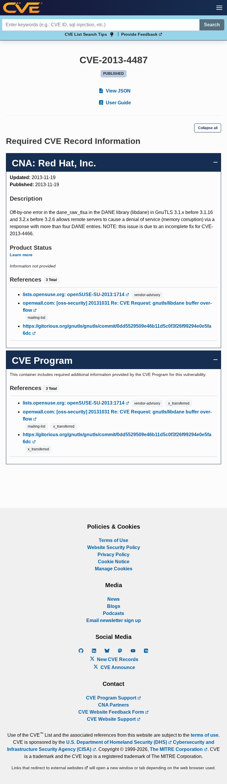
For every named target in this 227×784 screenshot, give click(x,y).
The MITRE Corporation (177, 749)
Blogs (113, 606)
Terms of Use (113, 540)
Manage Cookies (113, 568)
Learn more (21, 254)
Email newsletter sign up (113, 620)
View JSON (118, 90)
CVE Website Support (112, 719)
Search (212, 24)
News (113, 599)
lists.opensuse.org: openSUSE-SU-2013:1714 (74, 294)
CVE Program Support (111, 697)
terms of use (204, 735)
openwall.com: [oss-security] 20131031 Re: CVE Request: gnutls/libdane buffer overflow (117, 307)
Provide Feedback (140, 34)
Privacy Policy (113, 554)
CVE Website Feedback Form (111, 712)
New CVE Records (117, 659)
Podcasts (113, 613)
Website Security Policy (113, 547)
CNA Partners (113, 704)
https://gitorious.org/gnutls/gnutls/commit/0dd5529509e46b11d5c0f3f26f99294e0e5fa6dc (117, 330)
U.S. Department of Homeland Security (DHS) (117, 742)
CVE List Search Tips (86, 34)
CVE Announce (117, 667)
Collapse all (208, 128)
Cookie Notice (113, 561)
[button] (219, 8)
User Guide (118, 102)
